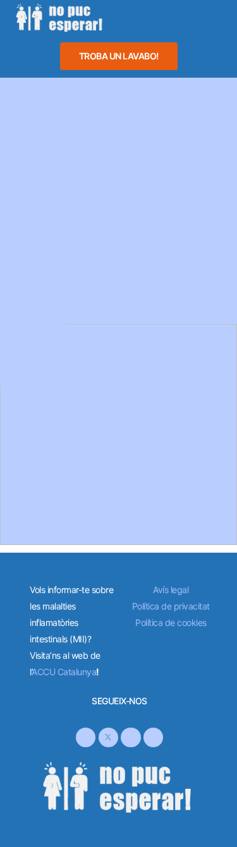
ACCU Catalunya (64, 671)
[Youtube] (153, 737)
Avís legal (170, 589)
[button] (160, 17)
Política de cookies (171, 622)
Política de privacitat (171, 606)
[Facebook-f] (85, 737)
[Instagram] (130, 737)
